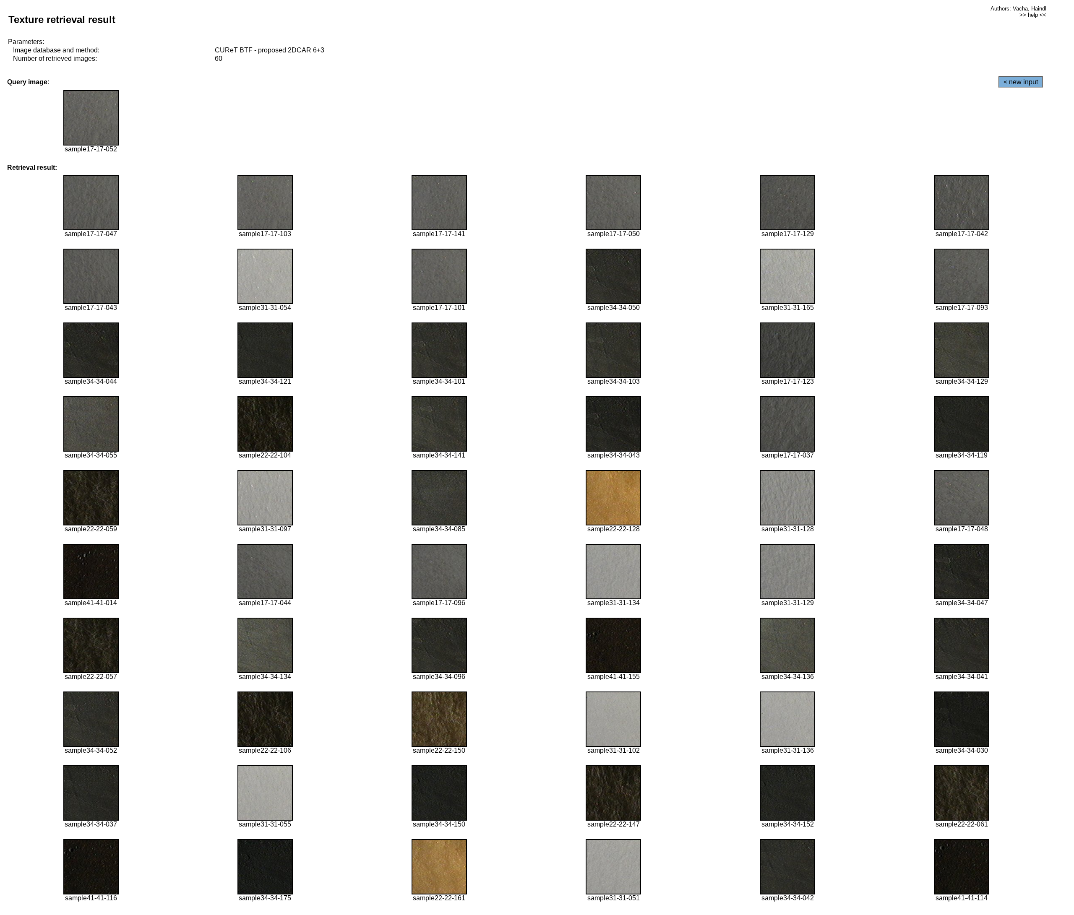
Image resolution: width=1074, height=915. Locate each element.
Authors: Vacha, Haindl (1018, 8)
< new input (1021, 82)
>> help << (1032, 15)
